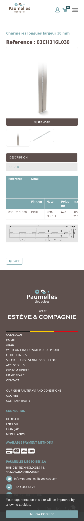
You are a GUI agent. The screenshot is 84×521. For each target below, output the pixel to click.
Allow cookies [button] (42, 514)
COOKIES (12, 395)
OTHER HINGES (16, 355)
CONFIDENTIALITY (18, 401)
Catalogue (14, 334)
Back (16, 261)
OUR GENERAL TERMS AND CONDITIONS (33, 390)
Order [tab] (14, 167)
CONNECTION (15, 411)
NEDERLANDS (15, 434)
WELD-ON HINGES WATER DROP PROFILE (33, 350)
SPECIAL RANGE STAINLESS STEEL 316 (31, 360)
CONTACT (12, 380)
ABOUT (11, 345)
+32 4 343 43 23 (24, 487)
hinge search (16, 375)
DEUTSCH (12, 419)
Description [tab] (18, 157)
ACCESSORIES (15, 365)
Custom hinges (17, 370)
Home (10, 340)
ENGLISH (12, 424)
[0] (65, 9)
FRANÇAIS (13, 429)
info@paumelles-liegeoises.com (35, 479)
